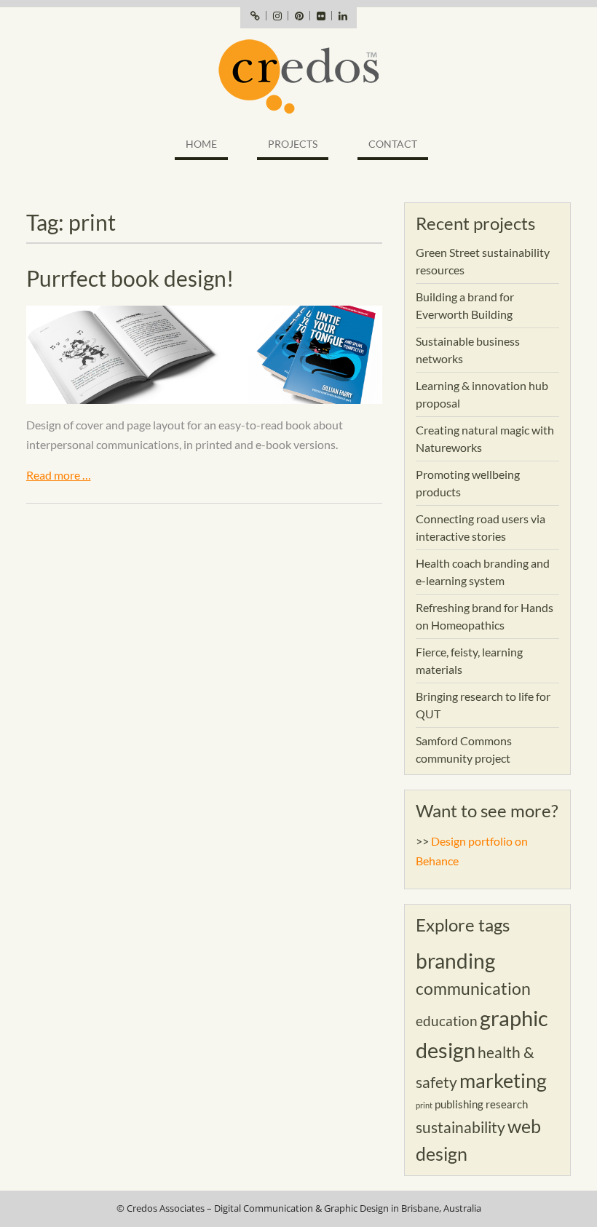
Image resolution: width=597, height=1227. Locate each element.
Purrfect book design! (130, 278)
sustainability (460, 1127)
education (447, 1021)
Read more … (58, 475)
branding (455, 960)
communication (473, 988)
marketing (503, 1080)
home (201, 144)
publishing (459, 1104)
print (424, 1105)
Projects (292, 144)
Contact (392, 144)
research (507, 1104)
